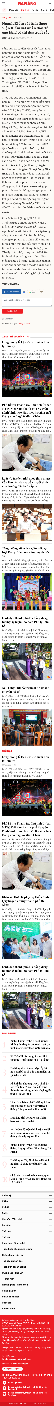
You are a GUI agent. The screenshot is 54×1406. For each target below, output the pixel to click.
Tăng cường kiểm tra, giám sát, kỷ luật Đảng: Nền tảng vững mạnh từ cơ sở (26, 552)
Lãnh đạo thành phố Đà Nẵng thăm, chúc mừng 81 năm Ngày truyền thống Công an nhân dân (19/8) (30, 1106)
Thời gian (13, 324)
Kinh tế (44, 10)
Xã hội (35, 10)
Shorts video (9, 1308)
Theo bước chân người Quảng (17, 1249)
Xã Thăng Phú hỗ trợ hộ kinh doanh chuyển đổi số (25, 689)
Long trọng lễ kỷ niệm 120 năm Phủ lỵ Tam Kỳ (25, 344)
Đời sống (6, 1225)
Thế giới (6, 1237)
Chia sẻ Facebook (12, 292)
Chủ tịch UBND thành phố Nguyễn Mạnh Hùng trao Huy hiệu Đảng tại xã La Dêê (30, 1179)
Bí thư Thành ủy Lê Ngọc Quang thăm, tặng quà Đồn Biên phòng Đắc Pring (31, 1148)
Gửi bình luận (12, 311)
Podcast (6, 1302)
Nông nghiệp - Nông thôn (15, 1284)
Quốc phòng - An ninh (13, 1255)
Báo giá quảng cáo (12, 1369)
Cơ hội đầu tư (9, 1290)
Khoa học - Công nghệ (13, 1243)
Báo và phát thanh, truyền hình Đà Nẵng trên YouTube (27, 1394)
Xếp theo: (5, 324)
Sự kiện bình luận (10, 1296)
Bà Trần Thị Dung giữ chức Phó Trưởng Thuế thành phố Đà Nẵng (29, 1058)
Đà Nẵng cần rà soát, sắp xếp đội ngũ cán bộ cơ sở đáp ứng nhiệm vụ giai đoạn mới (30, 1071)
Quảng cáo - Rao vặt (12, 1273)
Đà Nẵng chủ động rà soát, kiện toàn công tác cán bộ (28, 1119)
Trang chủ (6, 17)
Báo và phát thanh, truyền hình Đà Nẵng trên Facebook (27, 1388)
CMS (23, 1404)
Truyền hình (8, 1279)
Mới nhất (13, 10)
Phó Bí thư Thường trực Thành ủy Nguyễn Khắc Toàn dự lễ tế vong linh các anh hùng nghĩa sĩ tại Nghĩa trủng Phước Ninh (31, 1089)
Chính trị (24, 10)
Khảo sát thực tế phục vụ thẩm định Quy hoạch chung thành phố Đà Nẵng (25, 901)
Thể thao (6, 1231)
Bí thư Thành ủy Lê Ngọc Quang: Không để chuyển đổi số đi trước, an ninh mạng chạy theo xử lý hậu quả (30, 1044)
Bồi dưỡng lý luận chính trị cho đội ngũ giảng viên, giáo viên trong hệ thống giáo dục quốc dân (30, 1133)
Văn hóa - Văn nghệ (12, 1219)
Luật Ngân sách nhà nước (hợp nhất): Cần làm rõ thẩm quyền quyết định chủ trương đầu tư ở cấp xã (26, 482)
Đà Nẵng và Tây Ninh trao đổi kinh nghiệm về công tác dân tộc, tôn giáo (30, 1164)
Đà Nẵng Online (15, 1383)
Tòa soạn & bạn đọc (12, 1261)
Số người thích (24, 324)
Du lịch (5, 1213)
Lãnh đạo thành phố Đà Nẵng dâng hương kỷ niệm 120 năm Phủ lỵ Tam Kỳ (25, 621)
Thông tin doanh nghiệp (14, 1267)
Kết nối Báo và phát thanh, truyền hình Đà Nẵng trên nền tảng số (27, 1376)
